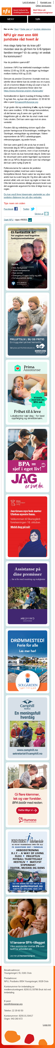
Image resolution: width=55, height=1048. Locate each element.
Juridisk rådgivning (42, 29)
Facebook (8, 210)
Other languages (43, 5)
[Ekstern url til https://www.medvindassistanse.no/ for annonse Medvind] (27, 593)
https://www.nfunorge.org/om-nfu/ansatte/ (23, 90)
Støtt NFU (8, 219)
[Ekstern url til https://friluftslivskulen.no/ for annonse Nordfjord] (27, 325)
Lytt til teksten (29, 2)
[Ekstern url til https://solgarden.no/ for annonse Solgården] (27, 660)
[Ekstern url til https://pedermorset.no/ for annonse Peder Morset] (27, 861)
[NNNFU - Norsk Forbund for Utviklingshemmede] (27, 11)
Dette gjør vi (26, 29)
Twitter (26, 210)
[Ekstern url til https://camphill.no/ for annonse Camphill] (27, 727)
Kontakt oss (45, 2)
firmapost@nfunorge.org (26, 102)
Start (16, 29)
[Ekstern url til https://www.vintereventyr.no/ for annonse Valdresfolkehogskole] (27, 258)
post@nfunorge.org (13, 1004)
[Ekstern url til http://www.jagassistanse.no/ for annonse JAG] (27, 459)
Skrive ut (39, 214)
